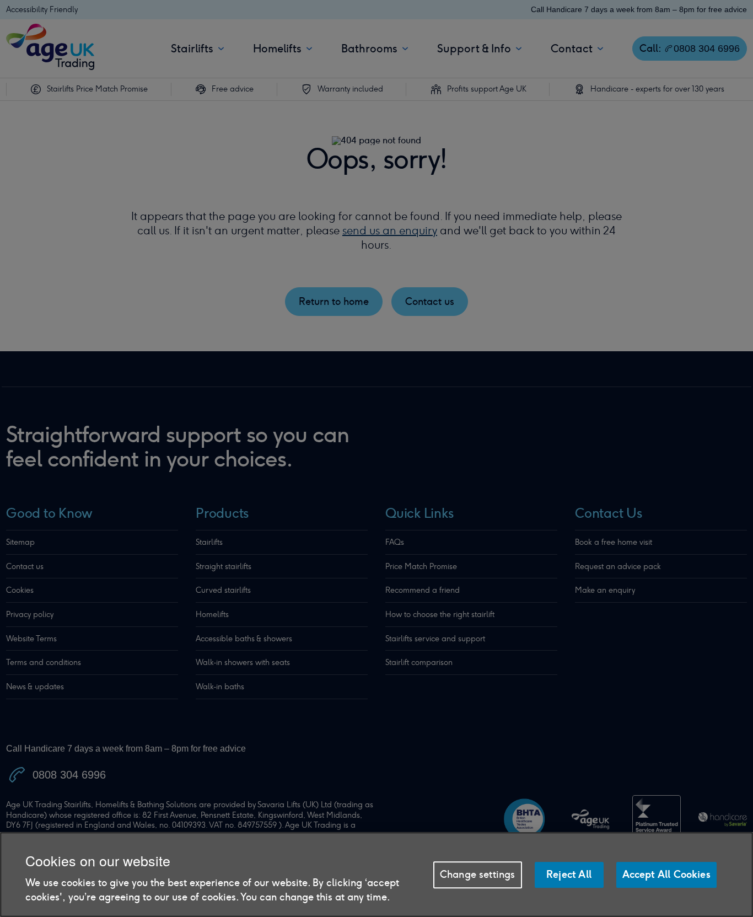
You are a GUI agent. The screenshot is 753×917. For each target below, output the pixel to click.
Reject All (568, 874)
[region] (376, 874)
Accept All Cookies (666, 874)
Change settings (477, 874)
